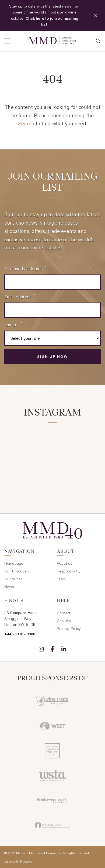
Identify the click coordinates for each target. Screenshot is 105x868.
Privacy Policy (69, 628)
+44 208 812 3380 (20, 634)
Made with (18, 861)
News (9, 586)
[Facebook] (52, 649)
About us (64, 563)
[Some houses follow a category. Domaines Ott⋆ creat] (27, 473)
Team (61, 579)
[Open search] (98, 41)
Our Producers (17, 571)
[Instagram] (41, 649)
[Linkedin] (63, 649)
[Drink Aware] (52, 800)
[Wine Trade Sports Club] (52, 701)
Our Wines (13, 579)
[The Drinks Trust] (52, 751)
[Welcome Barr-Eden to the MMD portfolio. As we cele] (27, 443)
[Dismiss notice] (95, 15)
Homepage (13, 563)
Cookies (64, 620)
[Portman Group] (52, 825)
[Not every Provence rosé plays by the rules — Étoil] (78, 443)
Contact (63, 612)
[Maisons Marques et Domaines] (52, 40)
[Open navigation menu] (14, 41)
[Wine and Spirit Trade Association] (52, 775)
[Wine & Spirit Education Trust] (52, 726)
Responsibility (68, 571)
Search (26, 123)
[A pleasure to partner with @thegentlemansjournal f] (78, 473)
